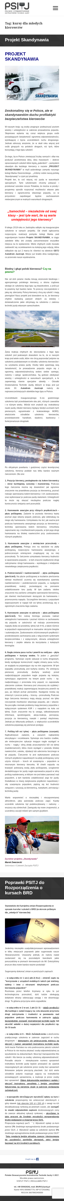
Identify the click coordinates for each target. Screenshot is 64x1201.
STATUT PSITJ (23, 1181)
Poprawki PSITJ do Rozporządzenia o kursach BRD (24, 887)
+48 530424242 (23, 1187)
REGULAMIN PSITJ (39, 1181)
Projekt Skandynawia (27, 39)
